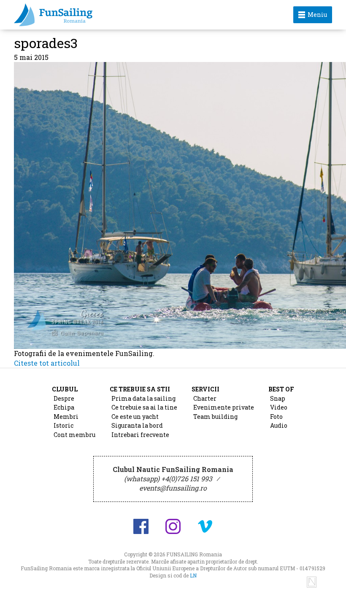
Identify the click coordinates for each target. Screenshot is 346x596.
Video (278, 407)
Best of (281, 389)
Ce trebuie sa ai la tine (144, 407)
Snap (277, 398)
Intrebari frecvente (140, 435)
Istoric (63, 425)
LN (193, 575)
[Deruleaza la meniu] (330, 580)
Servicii (205, 389)
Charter (204, 398)
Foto (276, 417)
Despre (64, 398)
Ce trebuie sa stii (140, 389)
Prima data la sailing (143, 398)
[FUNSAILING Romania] (118, 14)
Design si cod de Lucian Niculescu (311, 582)
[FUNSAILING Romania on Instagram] (173, 526)
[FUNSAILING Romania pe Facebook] (141, 526)
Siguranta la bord (137, 425)
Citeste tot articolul (47, 363)
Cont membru (74, 435)
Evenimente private (223, 407)
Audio (278, 425)
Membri (66, 417)
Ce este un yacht (135, 417)
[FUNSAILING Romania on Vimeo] (205, 526)
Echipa (64, 407)
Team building (215, 417)
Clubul (65, 389)
